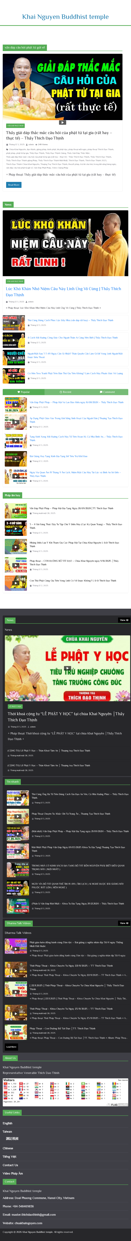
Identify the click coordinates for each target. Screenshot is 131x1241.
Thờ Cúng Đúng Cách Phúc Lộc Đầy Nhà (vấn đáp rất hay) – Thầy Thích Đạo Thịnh (70, 320)
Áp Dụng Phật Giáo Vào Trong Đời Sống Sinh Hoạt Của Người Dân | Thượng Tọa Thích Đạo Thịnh (76, 420)
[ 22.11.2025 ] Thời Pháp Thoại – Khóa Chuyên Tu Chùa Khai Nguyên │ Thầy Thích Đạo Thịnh (77, 987)
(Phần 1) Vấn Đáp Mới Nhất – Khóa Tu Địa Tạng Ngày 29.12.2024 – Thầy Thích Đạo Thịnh (78, 903)
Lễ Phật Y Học (15, 706)
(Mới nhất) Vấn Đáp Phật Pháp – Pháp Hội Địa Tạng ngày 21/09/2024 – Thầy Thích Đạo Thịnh (80, 831)
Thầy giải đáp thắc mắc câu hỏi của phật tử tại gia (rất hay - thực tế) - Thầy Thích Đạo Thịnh (47, 157)
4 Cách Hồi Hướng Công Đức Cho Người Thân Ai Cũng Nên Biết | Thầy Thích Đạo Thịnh (73, 337)
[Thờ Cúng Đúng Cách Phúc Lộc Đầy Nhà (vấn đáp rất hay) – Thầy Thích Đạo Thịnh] (14, 322)
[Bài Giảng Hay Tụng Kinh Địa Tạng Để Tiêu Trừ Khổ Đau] (16, 458)
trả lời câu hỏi (86, 164)
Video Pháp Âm (13, 1173)
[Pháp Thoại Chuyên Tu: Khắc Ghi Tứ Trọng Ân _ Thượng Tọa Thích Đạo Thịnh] (18, 816)
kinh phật (51, 149)
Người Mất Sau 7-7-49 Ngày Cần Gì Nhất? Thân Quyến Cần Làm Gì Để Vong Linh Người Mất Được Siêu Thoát (75, 355)
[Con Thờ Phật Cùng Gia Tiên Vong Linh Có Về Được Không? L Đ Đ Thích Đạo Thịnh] (16, 583)
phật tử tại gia (22, 153)
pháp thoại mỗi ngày (77, 149)
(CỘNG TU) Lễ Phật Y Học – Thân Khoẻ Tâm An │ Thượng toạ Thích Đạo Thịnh (49, 750)
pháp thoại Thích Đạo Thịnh (100, 149)
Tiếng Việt (9, 1156)
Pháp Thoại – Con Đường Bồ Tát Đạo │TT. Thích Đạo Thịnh (62, 1028)
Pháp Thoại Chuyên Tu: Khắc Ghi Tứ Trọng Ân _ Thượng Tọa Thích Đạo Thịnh (71, 813)
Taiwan (7, 1131)
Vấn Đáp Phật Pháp (15, 126)
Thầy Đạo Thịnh (37, 153)
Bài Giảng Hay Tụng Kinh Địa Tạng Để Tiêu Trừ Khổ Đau (58, 456)
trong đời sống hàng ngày (105, 164)
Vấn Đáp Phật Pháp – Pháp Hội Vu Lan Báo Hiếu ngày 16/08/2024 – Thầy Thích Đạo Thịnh (76, 402)
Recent (67, 392)
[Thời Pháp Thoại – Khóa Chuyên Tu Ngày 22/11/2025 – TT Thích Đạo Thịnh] (16, 970)
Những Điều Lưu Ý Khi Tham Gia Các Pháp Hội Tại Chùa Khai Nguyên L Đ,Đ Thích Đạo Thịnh (74, 544)
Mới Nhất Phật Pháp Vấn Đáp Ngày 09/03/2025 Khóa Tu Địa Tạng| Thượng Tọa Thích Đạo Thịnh (78, 849)
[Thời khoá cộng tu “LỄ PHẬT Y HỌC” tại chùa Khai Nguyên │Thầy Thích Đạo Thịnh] (67, 668)
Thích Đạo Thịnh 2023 (95, 160)
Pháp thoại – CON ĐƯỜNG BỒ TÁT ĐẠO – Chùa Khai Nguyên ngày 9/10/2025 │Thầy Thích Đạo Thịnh (74, 562)
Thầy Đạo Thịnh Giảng (55, 153)
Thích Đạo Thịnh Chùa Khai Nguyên (22, 164)
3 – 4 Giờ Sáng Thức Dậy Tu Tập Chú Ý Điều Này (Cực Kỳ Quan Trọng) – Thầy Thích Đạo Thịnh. (76, 526)
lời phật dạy (62, 149)
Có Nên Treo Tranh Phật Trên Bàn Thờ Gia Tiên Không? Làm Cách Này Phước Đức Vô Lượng (75, 373)
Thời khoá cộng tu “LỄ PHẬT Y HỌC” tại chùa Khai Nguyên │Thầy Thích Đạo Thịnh (66, 716)
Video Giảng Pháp (60, 168)
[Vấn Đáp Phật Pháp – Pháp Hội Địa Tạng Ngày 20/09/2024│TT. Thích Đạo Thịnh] (16, 510)
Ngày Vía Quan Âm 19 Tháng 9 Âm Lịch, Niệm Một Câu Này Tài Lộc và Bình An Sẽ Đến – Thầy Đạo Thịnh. (75, 474)
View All (124, 620)
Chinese (8, 1148)
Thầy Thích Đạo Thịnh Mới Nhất (53, 160)
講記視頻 (12, 1138)
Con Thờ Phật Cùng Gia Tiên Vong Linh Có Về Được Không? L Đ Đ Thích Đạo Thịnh (73, 580)
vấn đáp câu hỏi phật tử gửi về (19, 168)
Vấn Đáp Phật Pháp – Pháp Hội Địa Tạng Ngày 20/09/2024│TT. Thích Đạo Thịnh (71, 508)
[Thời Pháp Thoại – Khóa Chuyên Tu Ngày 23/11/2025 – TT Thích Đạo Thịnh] (16, 1013)
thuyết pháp (73, 164)
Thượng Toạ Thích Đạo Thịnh (53, 164)
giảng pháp (41, 149)
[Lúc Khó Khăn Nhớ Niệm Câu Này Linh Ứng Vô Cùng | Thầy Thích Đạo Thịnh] (65, 243)
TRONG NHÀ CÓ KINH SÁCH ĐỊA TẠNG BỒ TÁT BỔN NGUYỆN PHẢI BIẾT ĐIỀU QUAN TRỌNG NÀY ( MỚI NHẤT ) (78, 867)
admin (31, 144)
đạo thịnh (31, 149)
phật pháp (10, 153)
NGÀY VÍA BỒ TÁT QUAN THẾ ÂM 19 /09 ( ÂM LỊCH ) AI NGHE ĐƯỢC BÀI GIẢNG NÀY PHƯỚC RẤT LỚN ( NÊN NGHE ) (78, 885)
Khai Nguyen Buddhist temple (65, 16)
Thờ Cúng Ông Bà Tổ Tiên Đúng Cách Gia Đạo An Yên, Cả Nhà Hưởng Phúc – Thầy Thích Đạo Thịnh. (80, 796)
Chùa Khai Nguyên (17, 149)
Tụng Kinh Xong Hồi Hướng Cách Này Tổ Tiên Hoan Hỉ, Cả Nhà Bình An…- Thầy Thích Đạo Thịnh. (76, 438)
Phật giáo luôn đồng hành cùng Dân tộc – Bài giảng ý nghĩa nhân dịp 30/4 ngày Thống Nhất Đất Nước (76, 944)
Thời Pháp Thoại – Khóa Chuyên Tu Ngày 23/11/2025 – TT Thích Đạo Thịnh (71, 1008)
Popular (25, 392)
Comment (109, 392)
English (7, 1123)
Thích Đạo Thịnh (76, 160)
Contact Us (10, 1165)
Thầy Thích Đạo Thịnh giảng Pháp (21, 160)
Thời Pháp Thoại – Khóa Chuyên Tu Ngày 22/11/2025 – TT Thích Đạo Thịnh (71, 965)
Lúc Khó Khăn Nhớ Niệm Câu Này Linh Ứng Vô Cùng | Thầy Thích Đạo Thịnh (63, 291)
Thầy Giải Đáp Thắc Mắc (78, 153)
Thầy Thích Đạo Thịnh (100, 157)
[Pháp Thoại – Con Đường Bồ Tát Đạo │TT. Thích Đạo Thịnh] (16, 1033)
